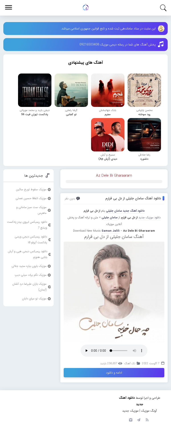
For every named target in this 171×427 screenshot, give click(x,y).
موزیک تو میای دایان (34, 298)
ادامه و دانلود (114, 372)
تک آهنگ (129, 363)
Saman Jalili (111, 231)
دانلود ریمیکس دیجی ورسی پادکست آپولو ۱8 (31, 239)
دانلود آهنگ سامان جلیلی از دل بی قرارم (133, 198)
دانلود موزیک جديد (149, 217)
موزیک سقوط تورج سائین (31, 189)
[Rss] (147, 419)
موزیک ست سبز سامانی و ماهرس (31, 210)
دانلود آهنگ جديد (134, 210)
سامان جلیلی (114, 210)
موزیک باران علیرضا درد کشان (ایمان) (29, 287)
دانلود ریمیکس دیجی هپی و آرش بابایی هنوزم (27, 254)
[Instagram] (130, 419)
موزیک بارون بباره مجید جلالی (29, 266)
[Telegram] (138, 419)
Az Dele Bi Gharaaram (114, 176)
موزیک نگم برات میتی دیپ (31, 275)
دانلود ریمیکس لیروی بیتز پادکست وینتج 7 (27, 225)
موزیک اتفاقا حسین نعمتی (31, 198)
